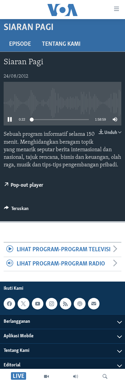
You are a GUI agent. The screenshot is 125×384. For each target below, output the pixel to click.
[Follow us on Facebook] (9, 303)
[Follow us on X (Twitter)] (23, 303)
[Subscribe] (94, 303)
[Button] (16, 210)
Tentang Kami (61, 44)
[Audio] (75, 376)
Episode (20, 44)
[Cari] (105, 376)
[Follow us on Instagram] (51, 303)
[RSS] (65, 303)
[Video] (46, 376)
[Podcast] (79, 303)
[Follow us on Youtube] (37, 303)
